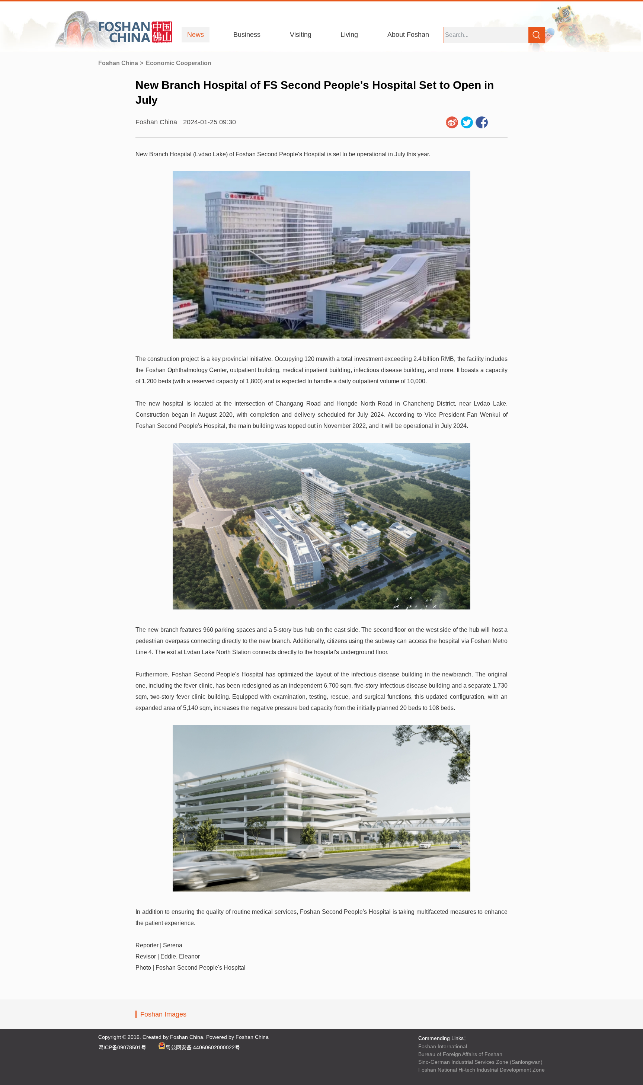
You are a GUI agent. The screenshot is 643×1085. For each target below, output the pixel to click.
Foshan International (442, 1046)
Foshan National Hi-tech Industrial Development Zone (481, 1070)
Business (246, 34)
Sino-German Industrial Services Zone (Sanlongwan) (480, 1062)
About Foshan (408, 34)
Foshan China (118, 63)
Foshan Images (163, 1014)
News (195, 34)
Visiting (300, 34)
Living (349, 34)
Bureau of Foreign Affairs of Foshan (460, 1054)
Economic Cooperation (178, 63)
